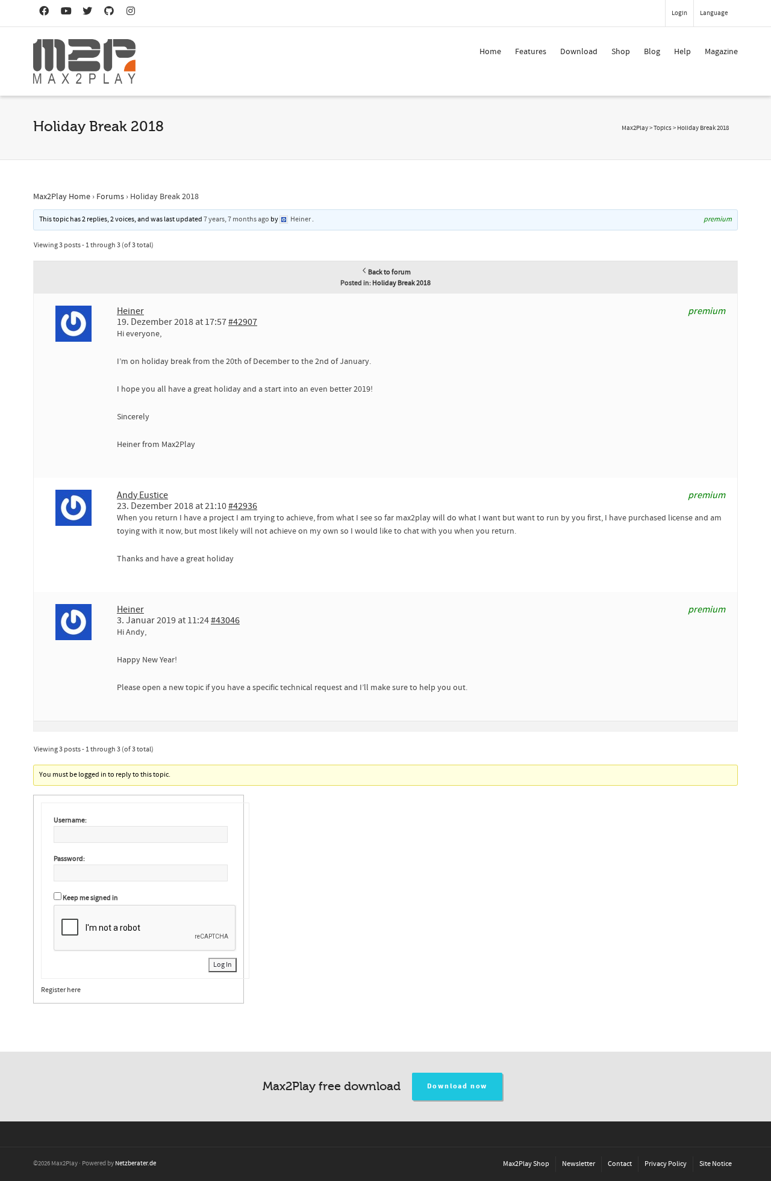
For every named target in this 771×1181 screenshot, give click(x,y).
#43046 (225, 620)
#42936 (242, 506)
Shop (620, 51)
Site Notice (715, 1163)
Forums (110, 196)
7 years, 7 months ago (236, 219)
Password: (69, 858)
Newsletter (578, 1163)
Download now (457, 1086)
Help (682, 51)
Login (679, 13)
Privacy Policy (666, 1163)
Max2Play (635, 128)
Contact (620, 1163)
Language (714, 13)
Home (490, 51)
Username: (70, 820)
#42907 (242, 322)
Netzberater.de (135, 1163)
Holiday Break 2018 (401, 283)
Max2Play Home (61, 196)
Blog (652, 51)
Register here (61, 989)
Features (530, 51)
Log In (222, 964)
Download (579, 51)
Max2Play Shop (526, 1163)
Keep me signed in (90, 897)
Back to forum (389, 272)
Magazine (721, 51)
